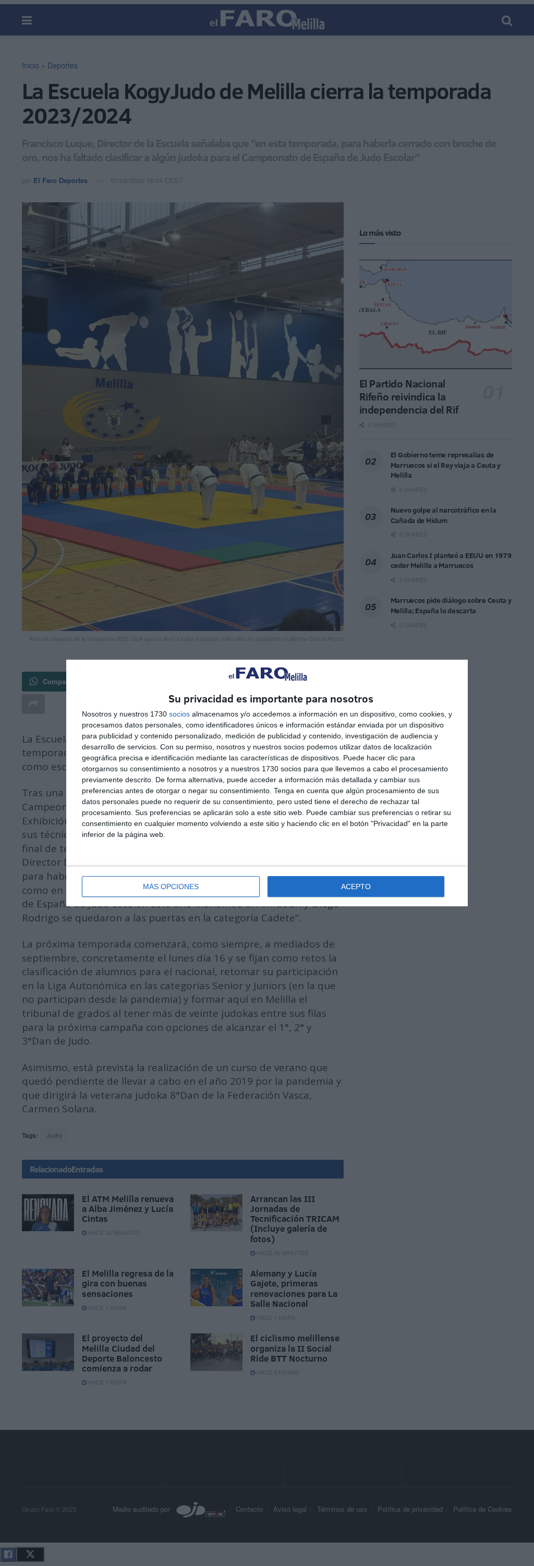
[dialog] (267, 783)
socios (179, 714)
